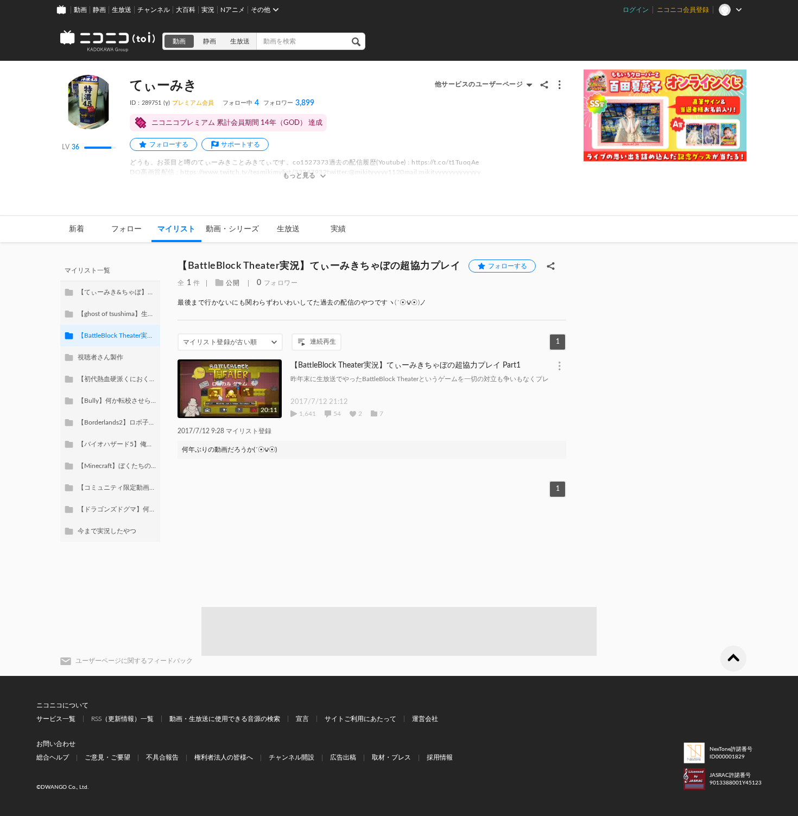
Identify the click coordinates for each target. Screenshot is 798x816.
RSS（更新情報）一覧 (122, 719)
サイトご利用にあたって (360, 719)
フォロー (126, 229)
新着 (76, 229)
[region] (110, 401)
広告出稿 (343, 757)
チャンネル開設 (291, 757)
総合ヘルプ (52, 757)
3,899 (288, 103)
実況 (207, 10)
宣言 (302, 719)
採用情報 (440, 757)
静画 (99, 10)
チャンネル (153, 10)
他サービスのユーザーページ (479, 84)
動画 (80, 10)
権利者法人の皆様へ (223, 757)
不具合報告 (162, 757)
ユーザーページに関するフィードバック (134, 660)
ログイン (636, 10)
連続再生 (323, 341)
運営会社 (425, 719)
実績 (338, 229)
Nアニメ (232, 10)
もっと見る (299, 175)
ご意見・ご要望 (107, 757)
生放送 (121, 10)
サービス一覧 (55, 719)
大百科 (185, 10)
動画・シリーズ (232, 229)
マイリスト (176, 229)
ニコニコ (108, 41)
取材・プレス (391, 757)
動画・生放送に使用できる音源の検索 (224, 719)
